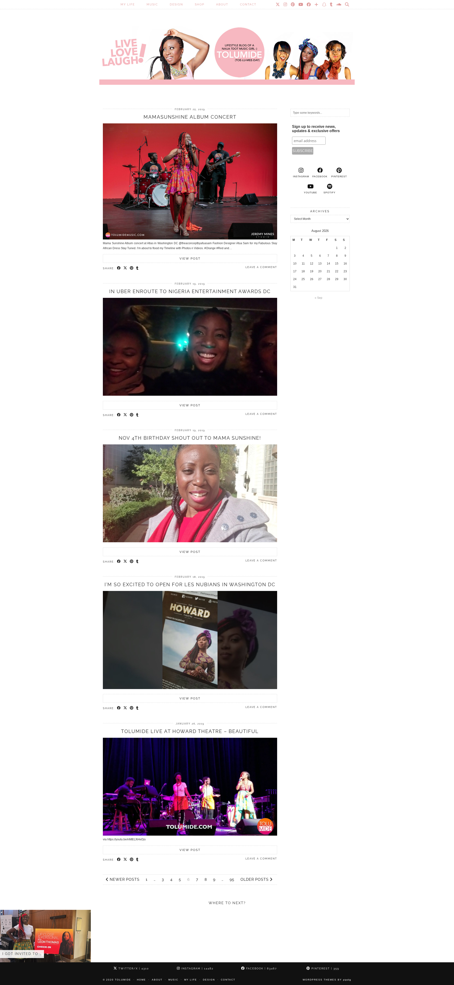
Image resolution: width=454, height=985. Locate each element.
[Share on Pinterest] (132, 268)
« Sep (318, 297)
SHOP (199, 4)
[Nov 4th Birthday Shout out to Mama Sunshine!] (190, 541)
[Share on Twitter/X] (125, 268)
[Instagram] (286, 4)
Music (152, 4)
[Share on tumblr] (137, 268)
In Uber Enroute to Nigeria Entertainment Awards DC (190, 291)
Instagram (197, 968)
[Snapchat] (324, 4)
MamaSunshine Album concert (190, 117)
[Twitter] (278, 4)
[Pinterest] (293, 4)
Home (141, 979)
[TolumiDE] (227, 48)
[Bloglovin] (316, 4)
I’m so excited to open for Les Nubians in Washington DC (190, 584)
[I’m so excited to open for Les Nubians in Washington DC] (190, 688)
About (222, 4)
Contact (248, 4)
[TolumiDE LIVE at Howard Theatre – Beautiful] (190, 834)
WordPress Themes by (327, 979)
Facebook (261, 968)
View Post (190, 258)
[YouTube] (300, 4)
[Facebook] (309, 4)
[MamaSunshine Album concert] (190, 238)
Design (176, 4)
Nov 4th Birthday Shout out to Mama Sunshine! (190, 438)
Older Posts (255, 879)
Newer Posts (124, 879)
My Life (128, 4)
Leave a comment (261, 267)
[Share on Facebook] (119, 268)
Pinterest (324, 968)
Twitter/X (133, 968)
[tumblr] (331, 4)
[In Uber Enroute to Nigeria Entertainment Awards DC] (190, 394)
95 (232, 879)
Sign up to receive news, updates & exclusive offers (316, 129)
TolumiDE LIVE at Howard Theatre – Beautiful (190, 731)
